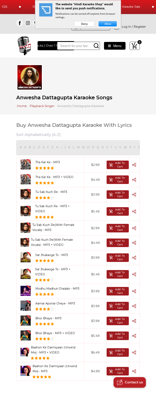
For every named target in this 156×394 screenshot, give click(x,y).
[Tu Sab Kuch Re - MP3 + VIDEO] (27, 211)
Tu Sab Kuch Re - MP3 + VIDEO (52, 208)
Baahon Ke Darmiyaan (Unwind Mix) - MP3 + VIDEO (53, 350)
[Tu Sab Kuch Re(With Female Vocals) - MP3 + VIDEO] (25, 242)
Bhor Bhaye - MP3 (48, 318)
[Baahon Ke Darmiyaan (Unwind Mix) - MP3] (26, 371)
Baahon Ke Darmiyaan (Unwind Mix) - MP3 (54, 368)
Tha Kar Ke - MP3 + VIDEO (54, 177)
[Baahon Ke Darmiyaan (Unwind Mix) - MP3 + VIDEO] (25, 352)
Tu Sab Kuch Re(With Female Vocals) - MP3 (53, 227)
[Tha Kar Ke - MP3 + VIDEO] (27, 179)
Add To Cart (120, 164)
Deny (84, 23)
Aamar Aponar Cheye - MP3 (55, 303)
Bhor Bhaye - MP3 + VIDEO (55, 333)
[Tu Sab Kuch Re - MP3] (27, 194)
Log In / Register (133, 26)
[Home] (24, 45)
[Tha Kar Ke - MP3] (27, 164)
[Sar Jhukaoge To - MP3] (27, 257)
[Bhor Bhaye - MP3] (27, 320)
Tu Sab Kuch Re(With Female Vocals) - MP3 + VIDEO (52, 242)
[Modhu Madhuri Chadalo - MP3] (27, 291)
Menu (116, 45)
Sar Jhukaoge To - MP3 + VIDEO (52, 271)
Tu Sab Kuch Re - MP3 (51, 192)
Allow (107, 23)
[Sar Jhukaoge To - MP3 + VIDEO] (27, 274)
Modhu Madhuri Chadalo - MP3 (57, 288)
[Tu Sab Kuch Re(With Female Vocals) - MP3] (26, 227)
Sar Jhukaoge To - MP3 (51, 255)
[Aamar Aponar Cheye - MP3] (27, 305)
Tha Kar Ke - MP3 (47, 162)
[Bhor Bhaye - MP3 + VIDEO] (27, 335)
